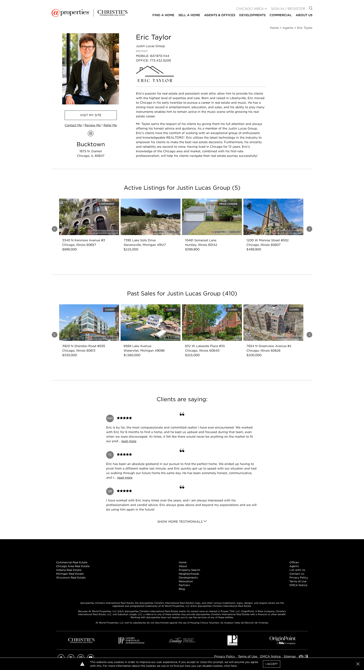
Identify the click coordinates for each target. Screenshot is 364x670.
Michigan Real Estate (70, 573)
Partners (184, 585)
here (234, 665)
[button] (357, 663)
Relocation (186, 581)
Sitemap (290, 656)
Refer (110, 125)
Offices (294, 562)
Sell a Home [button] (189, 15)
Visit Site (90, 115)
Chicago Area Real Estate (72, 566)
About (183, 566)
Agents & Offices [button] (219, 15)
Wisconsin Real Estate (71, 577)
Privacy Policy (298, 577)
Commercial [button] (281, 15)
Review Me (93, 125)
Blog (182, 588)
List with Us (297, 569)
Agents (294, 566)
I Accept (271, 663)
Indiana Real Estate (68, 569)
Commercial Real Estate (71, 562)
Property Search (189, 569)
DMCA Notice (298, 585)
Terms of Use (297, 581)
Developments (252, 15)
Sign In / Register (288, 9)
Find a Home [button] (163, 15)
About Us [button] (304, 15)
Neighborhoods (189, 573)
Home (183, 562)
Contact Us (296, 573)
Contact (73, 125)
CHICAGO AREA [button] (250, 9)
